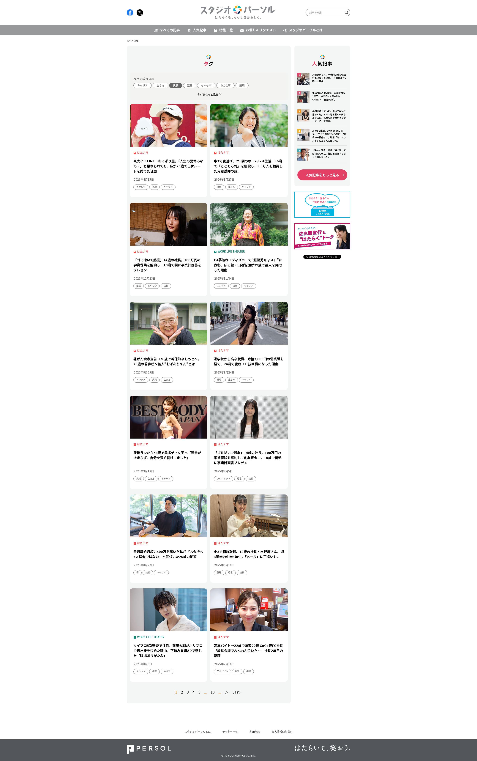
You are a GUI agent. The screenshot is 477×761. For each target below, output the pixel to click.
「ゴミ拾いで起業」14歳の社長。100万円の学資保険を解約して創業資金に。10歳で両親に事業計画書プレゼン (248, 457)
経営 (138, 285)
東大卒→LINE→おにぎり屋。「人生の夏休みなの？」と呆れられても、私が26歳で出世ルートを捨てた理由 (168, 165)
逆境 (242, 85)
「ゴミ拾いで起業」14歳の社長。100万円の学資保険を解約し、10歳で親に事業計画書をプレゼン (167, 264)
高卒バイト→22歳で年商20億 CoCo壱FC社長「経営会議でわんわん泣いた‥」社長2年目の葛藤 (248, 650)
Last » (237, 692)
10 (213, 692)
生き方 (160, 85)
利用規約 (254, 731)
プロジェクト (223, 478)
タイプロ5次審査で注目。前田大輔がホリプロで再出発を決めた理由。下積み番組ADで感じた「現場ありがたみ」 (168, 650)
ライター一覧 (230, 731)
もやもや (206, 85)
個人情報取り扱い (282, 731)
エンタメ (221, 285)
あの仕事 (225, 85)
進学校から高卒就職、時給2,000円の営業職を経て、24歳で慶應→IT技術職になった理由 (249, 361)
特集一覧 (226, 29)
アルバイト (222, 671)
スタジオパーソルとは (306, 29)
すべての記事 (170, 29)
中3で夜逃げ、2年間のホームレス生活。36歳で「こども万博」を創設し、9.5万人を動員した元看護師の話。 (248, 165)
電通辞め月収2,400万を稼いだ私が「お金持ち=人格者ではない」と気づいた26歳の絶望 (168, 554)
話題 (189, 85)
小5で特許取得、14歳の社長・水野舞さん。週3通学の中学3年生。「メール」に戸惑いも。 (249, 554)
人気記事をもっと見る (322, 174)
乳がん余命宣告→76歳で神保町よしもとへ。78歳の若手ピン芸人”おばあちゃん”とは (167, 361)
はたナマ (142, 152)
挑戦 (175, 85)
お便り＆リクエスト (261, 29)
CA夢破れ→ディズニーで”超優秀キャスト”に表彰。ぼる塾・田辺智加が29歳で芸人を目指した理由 (248, 264)
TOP (129, 40)
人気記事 (199, 29)
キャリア (142, 85)
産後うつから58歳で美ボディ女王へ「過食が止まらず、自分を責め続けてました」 (167, 455)
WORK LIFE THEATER (231, 251)
